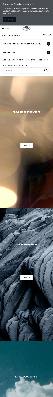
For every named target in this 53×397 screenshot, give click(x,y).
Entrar (26, 145)
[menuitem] (6, 60)
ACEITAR (9, 20)
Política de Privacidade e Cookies (32, 10)
